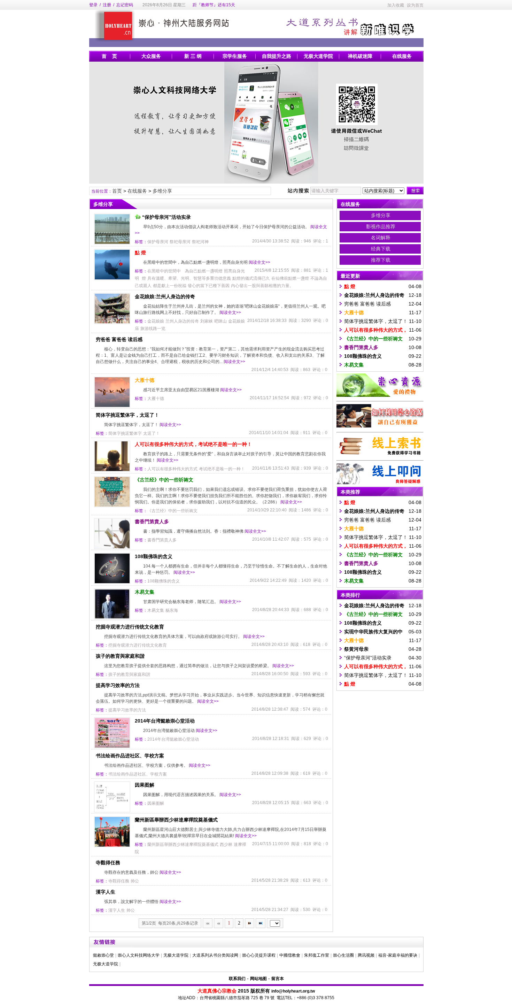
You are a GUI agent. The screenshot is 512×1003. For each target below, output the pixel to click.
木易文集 (144, 592)
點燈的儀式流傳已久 (251, 278)
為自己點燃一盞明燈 (204, 271)
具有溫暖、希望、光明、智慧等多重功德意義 (189, 278)
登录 (93, 4)
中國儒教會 (289, 955)
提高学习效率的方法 (118, 685)
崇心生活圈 (343, 955)
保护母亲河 (157, 241)
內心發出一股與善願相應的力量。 (262, 285)
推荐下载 (380, 260)
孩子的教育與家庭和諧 (120, 656)
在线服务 (402, 56)
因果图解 (144, 785)
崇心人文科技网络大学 (139, 955)
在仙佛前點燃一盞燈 (290, 278)
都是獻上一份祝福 (169, 285)
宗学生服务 (235, 56)
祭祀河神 (200, 241)
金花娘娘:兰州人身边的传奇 (165, 296)
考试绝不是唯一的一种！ (222, 468)
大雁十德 (144, 380)
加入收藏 (395, 5)
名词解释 (380, 237)
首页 (117, 191)
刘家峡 (206, 321)
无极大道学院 (318, 56)
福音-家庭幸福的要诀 (397, 955)
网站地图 (258, 978)
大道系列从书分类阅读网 (215, 955)
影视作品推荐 (380, 226)
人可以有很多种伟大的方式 (172, 468)
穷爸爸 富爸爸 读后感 (119, 339)
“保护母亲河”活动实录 (166, 217)
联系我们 (237, 978)
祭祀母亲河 (180, 241)
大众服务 (151, 56)
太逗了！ (151, 433)
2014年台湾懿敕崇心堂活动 (165, 721)
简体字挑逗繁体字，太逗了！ (127, 415)
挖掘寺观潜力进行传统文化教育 (130, 627)
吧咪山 (220, 321)
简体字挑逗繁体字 (125, 433)
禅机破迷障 (360, 56)
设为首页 (415, 5)
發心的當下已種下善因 (209, 285)
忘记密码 (124, 4)
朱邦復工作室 (316, 955)
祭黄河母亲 (356, 649)
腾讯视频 (366, 955)
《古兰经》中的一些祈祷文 (164, 480)
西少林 (226, 844)
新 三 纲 (193, 56)
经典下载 (380, 249)
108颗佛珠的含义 (153, 556)
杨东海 (171, 610)
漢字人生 (105, 892)
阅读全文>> (259, 262)
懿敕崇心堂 (103, 955)
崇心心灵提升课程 (259, 955)
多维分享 (162, 191)
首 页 (109, 56)
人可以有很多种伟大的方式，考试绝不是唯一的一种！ (193, 444)
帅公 (135, 881)
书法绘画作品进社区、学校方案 (130, 755)
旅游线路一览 (152, 328)
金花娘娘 (155, 321)
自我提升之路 (276, 56)
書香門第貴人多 (152, 521)
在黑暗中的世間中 (164, 271)
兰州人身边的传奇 (182, 321)
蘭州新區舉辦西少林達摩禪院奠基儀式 (176, 820)
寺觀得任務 (108, 862)
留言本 (277, 978)
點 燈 (140, 252)
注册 (107, 4)
